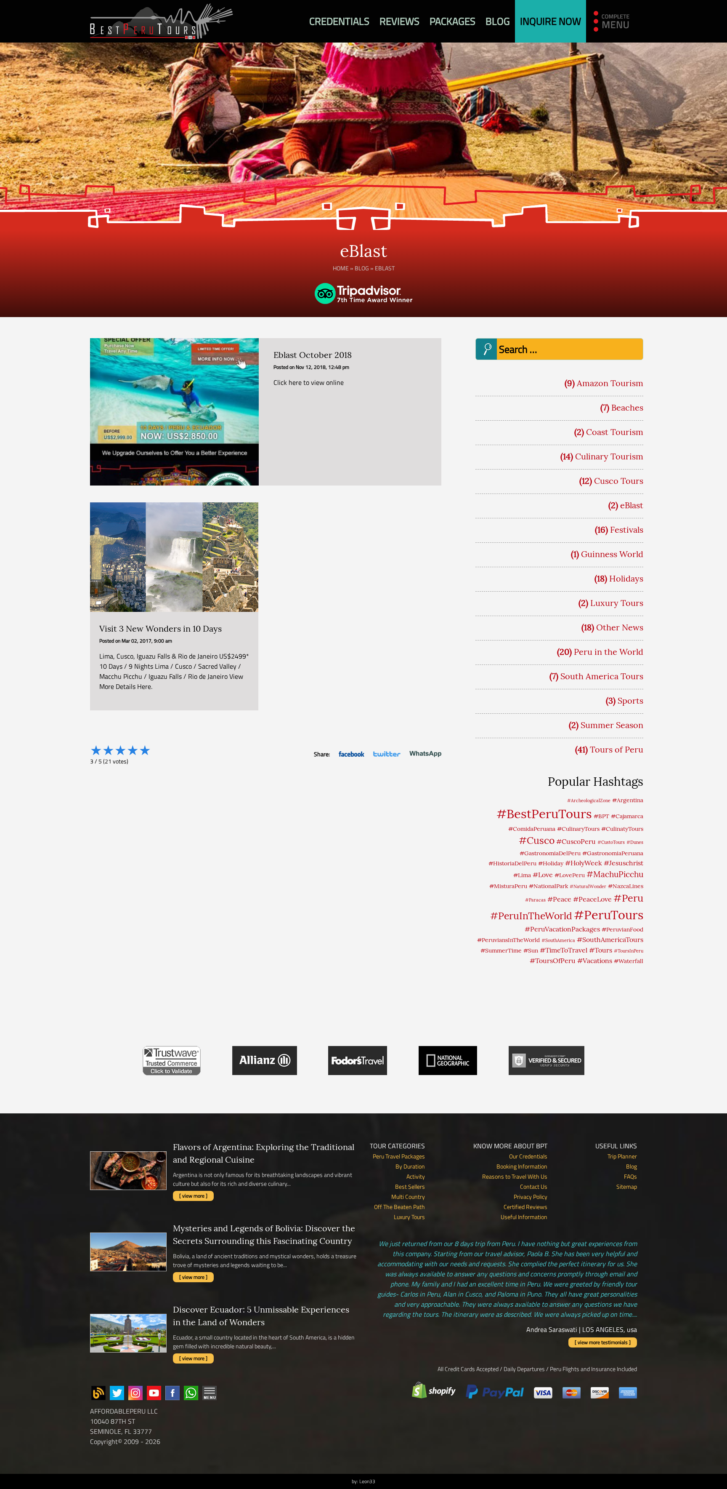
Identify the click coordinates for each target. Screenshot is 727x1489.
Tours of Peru (616, 749)
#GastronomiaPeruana (612, 853)
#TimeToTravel (563, 950)
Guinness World (612, 554)
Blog (498, 21)
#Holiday (550, 863)
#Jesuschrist (623, 863)
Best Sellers (410, 1186)
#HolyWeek (583, 863)
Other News (619, 627)
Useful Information (524, 1216)
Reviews (399, 21)
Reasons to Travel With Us (514, 1176)
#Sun (530, 950)
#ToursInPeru (628, 951)
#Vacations (594, 960)
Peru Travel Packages (399, 1156)
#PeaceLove (592, 899)
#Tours (600, 950)
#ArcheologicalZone (588, 800)
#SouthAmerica (558, 940)
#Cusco (537, 840)
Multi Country (408, 1196)
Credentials (339, 21)
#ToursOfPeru (553, 960)
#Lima (522, 875)
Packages (452, 21)
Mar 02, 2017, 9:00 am (147, 641)
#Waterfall (628, 961)
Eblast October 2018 (312, 355)
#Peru (628, 897)
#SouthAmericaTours (610, 939)
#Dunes (634, 842)
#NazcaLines (625, 886)
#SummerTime (501, 950)
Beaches (627, 407)
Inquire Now (550, 21)
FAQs (630, 1176)
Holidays (626, 578)
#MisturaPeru (508, 886)
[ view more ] (193, 1196)
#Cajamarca (627, 816)
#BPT (601, 816)
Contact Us (533, 1186)
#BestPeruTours (544, 814)
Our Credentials (528, 1156)
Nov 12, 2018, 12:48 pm (322, 367)
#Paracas (535, 900)
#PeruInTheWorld (531, 916)
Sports (630, 700)
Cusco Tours (618, 480)
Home (341, 268)
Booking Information (521, 1166)
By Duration (410, 1166)
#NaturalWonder (588, 886)
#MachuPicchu (614, 874)
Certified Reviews (525, 1206)
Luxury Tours (616, 603)
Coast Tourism (614, 432)
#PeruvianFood (622, 929)
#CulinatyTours (622, 829)
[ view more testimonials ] (603, 1342)
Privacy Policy (530, 1196)
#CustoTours (611, 842)
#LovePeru (570, 875)
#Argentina (627, 800)
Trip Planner (622, 1156)
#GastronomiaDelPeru (550, 853)
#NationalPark (548, 886)
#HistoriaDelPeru (512, 863)
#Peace (559, 899)
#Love (543, 874)
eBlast (631, 505)
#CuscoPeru (576, 841)
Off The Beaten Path (399, 1206)
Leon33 (367, 1481)
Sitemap (626, 1186)
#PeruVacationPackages (562, 929)
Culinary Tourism (609, 456)
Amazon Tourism (610, 383)
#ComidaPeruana (531, 829)
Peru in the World (608, 651)
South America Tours (601, 676)
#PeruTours (608, 915)
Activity (415, 1176)
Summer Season (612, 725)
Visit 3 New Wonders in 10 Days (160, 628)
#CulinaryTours (578, 829)
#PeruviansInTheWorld (508, 940)
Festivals (626, 529)
